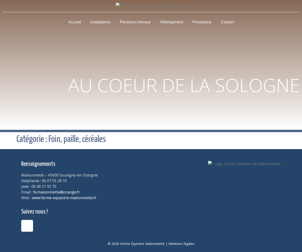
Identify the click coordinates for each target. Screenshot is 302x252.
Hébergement (171, 22)
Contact (227, 22)
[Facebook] (27, 226)
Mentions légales (181, 243)
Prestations (202, 22)
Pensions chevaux (135, 22)
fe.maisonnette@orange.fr (56, 192)
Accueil (74, 22)
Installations (100, 22)
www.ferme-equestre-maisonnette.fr (64, 197)
